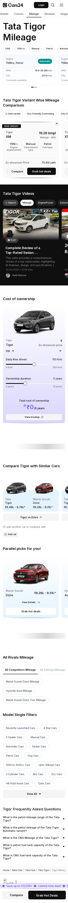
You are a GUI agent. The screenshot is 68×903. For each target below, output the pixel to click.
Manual (35, 48)
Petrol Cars (12, 755)
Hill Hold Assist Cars (17, 783)
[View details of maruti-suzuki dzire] (31, 586)
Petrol (49, 48)
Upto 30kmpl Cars (49, 764)
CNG (7, 48)
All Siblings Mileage (52, 669)
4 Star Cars (50, 728)
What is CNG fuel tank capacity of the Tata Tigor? (30, 857)
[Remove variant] (56, 123)
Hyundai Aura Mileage (19, 690)
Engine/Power (45, 202)
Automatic (45, 61)
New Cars (18, 870)
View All (32, 793)
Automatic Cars (15, 746)
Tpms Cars (44, 783)
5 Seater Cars (14, 737)
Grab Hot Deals (47, 895)
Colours (18, 13)
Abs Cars (38, 774)
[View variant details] (31, 149)
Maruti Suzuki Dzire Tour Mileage (26, 699)
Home (7, 870)
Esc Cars (57, 774)
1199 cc (21, 48)
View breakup (32, 417)
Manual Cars (38, 737)
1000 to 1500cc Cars (18, 764)
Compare (17, 171)
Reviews (50, 13)
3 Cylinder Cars (15, 774)
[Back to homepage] (13, 5)
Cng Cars (33, 755)
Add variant (14, 113)
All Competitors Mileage (20, 669)
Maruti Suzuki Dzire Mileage (22, 681)
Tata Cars (31, 870)
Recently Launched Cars (20, 728)
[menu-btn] (61, 5)
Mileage (34, 13)
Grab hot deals (41, 171)
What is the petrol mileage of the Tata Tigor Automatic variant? (31, 829)
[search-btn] (52, 5)
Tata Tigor (44, 870)
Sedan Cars (39, 746)
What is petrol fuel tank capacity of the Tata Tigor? (31, 846)
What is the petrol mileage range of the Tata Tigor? (31, 819)
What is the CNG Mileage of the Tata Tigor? (31, 837)
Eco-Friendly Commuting (40, 113)
